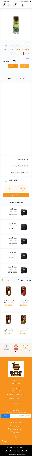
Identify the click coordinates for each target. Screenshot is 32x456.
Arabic (4, 1)
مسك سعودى (25, 300)
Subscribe (5, 415)
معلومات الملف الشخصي (15, 399)
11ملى (14, 53)
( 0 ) (10, 211)
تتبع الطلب (15, 403)
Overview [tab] (20, 79)
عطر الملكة (26, 328)
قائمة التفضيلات (15, 401)
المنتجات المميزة (16, 383)
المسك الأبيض (10, 328)
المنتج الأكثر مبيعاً (16, 388)
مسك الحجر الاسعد (8, 300)
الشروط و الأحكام (13, 454)
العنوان (15, 406)
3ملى (20, 53)
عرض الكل (6, 280)
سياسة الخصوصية (21, 454)
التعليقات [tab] (8, 79)
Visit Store (17, 195)
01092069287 (25, 1)
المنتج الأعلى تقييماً (16, 391)
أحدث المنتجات (16, 386)
